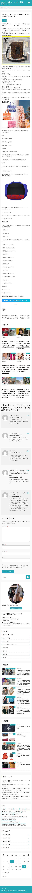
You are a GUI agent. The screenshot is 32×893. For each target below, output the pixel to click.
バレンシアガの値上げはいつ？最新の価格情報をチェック (16, 796)
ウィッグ (6, 638)
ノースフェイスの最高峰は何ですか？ (10, 822)
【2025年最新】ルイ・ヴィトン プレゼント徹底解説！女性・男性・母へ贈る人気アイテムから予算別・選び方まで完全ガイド (8, 393)
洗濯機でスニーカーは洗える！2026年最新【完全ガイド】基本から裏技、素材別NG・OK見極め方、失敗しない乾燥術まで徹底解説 (23, 748)
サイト (3, 557)
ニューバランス (5, 814)
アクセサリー (8, 634)
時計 (5, 647)
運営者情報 (4, 888)
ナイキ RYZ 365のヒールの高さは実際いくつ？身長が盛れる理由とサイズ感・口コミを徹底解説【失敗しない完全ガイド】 (23, 682)
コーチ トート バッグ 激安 (8, 622)
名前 (4, 544)
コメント (5, 526)
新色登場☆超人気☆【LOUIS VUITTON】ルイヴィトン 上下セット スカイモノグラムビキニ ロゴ (10, 318)
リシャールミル (12, 819)
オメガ (3, 811)
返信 (28, 415)
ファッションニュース (10, 644)
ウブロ (11, 814)
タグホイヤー (17, 814)
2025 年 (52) (6, 838)
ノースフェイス (9, 809)
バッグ (4, 20)
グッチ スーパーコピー (7, 617)
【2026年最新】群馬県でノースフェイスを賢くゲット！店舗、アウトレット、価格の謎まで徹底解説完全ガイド (23, 711)
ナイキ (3, 809)
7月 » (6, 876)
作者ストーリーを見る (16, 608)
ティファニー (18, 811)
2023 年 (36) (6, 844)
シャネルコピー (5, 620)
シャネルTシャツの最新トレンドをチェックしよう (14, 784)
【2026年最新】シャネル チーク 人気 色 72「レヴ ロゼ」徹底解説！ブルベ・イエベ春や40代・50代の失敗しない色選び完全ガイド (23, 673)
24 (24, 866)
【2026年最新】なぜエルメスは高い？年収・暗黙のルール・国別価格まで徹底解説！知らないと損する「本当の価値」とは (8, 369)
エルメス (24, 811)
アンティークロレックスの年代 (9, 780)
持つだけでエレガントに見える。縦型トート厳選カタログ (25, 317)
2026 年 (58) (6, 834)
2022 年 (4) (6, 847)
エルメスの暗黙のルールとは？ (9, 824)
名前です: (4, 605)
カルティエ (23, 824)
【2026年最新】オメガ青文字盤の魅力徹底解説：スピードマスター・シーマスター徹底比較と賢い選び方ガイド (23, 691)
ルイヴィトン (5, 819)
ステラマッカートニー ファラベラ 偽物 (23, 756)
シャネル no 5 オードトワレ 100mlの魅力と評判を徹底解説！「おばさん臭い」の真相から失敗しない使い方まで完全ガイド (23, 701)
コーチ (18, 824)
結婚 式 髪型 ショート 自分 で (16, 296)
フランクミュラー (10, 811)
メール (4, 551)
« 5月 (3, 876)
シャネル (28, 809)
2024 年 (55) (6, 841)
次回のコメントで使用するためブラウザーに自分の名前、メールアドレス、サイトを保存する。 (15, 566)
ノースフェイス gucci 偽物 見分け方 (23, 765)
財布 (5, 654)
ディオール (24, 816)
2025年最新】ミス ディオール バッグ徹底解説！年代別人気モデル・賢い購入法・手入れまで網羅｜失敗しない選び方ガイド (23, 393)
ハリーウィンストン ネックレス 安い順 (23, 727)
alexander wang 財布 (21, 736)
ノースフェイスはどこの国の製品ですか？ (11, 816)
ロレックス (16, 809)
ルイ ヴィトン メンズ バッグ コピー (10, 619)
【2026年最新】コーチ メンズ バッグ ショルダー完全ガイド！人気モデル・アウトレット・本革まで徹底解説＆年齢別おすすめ (23, 345)
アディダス (22, 809)
